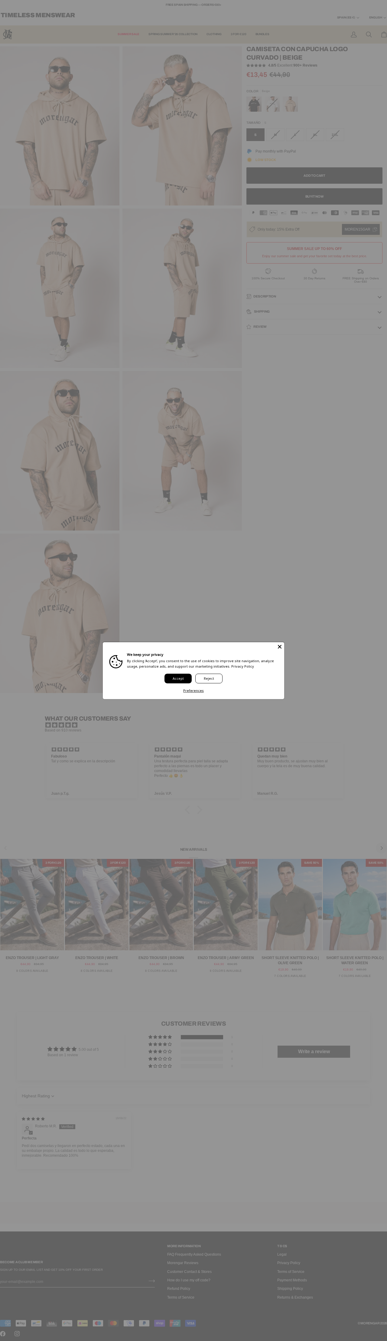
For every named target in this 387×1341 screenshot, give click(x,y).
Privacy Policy (242, 666)
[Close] (280, 646)
